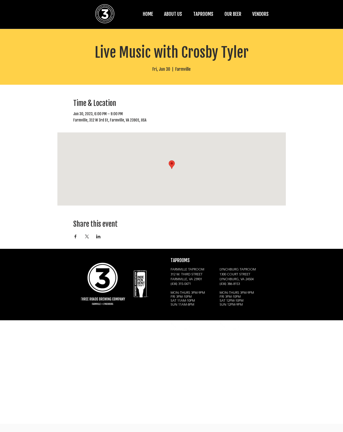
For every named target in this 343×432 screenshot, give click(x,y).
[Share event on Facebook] (75, 236)
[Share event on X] (87, 236)
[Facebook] (186, 326)
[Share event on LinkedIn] (98, 236)
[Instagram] (175, 326)
